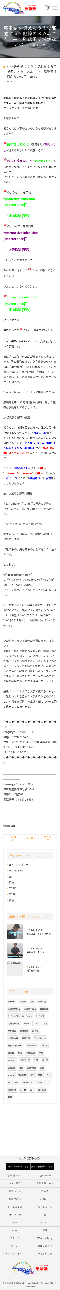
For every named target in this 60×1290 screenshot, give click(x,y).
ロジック (12, 1060)
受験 (11, 900)
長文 (48, 1075)
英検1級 (11, 1001)
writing (11, 1075)
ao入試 (35, 1030)
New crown (32, 1045)
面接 (46, 1023)
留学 (32, 1089)
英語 (40, 1075)
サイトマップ (45, 1253)
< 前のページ (11, 838)
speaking (44, 1008)
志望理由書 (13, 1038)
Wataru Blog (9, 825)
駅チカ (23, 1089)
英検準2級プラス (15, 1045)
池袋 (32, 1075)
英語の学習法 (30, 1008)
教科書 (11, 1053)
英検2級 (11, 1067)
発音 (10, 1097)
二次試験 (24, 1030)
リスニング (13, 1082)
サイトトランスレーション (20, 1016)
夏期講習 (12, 1030)
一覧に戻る (30, 838)
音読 (32, 1001)
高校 (40, 1082)
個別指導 (42, 1089)
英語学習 (42, 1001)
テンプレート (40, 1038)
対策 (21, 1067)
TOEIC (12, 888)
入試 (36, 1060)
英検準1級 (31, 1067)
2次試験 (22, 1001)
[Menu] (55, 8)
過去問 (45, 1060)
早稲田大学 (25, 1060)
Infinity (44, 1045)
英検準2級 (30, 1053)
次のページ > (48, 838)
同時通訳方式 (14, 1023)
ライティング (28, 1082)
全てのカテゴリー (18, 864)
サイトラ (40, 1016)
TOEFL (13, 894)
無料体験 (12, 1089)
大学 (48, 1082)
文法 (20, 1053)
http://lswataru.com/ (16, 737)
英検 (11, 882)
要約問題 (22, 1075)
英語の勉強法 (14, 1008)
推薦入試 (26, 1038)
